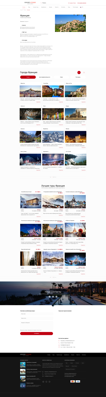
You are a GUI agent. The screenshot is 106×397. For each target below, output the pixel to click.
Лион (44, 106)
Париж (39, 238)
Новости (56, 7)
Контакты (63, 7)
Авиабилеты (43, 7)
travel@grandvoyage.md (49, 376)
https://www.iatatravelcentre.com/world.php (27, 42)
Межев (67, 128)
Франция (39, 209)
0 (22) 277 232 (73, 3)
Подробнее (38, 101)
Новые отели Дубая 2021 (31, 376)
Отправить (36, 333)
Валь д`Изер (23, 151)
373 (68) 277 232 (69, 342)
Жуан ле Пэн (69, 83)
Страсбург (45, 83)
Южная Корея (74, 366)
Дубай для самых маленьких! (31, 369)
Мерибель (45, 128)
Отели (61, 77)
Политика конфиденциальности (70, 373)
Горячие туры (35, 7)
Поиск (44, 2)
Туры (29, 7)
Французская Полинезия (70, 369)
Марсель (23, 83)
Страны (23, 7)
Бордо (67, 106)
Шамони (23, 128)
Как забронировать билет (69, 376)
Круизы (50, 7)
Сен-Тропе (68, 151)
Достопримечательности (44, 77)
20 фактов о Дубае (29, 383)
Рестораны (78, 77)
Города (28, 77)
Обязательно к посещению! (31, 362)
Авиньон (23, 106)
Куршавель (45, 151)
